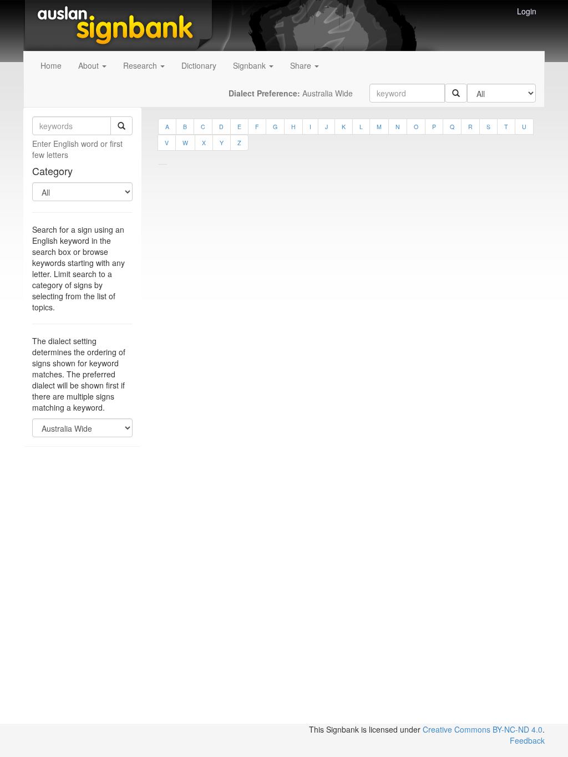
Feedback (527, 740)
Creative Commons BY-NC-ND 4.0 (482, 729)
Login (526, 11)
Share (301, 65)
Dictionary (198, 65)
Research (141, 65)
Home (51, 65)
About (89, 65)
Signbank (250, 65)
